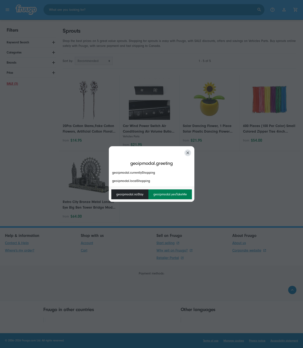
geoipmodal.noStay (129, 194)
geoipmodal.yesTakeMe (170, 194)
